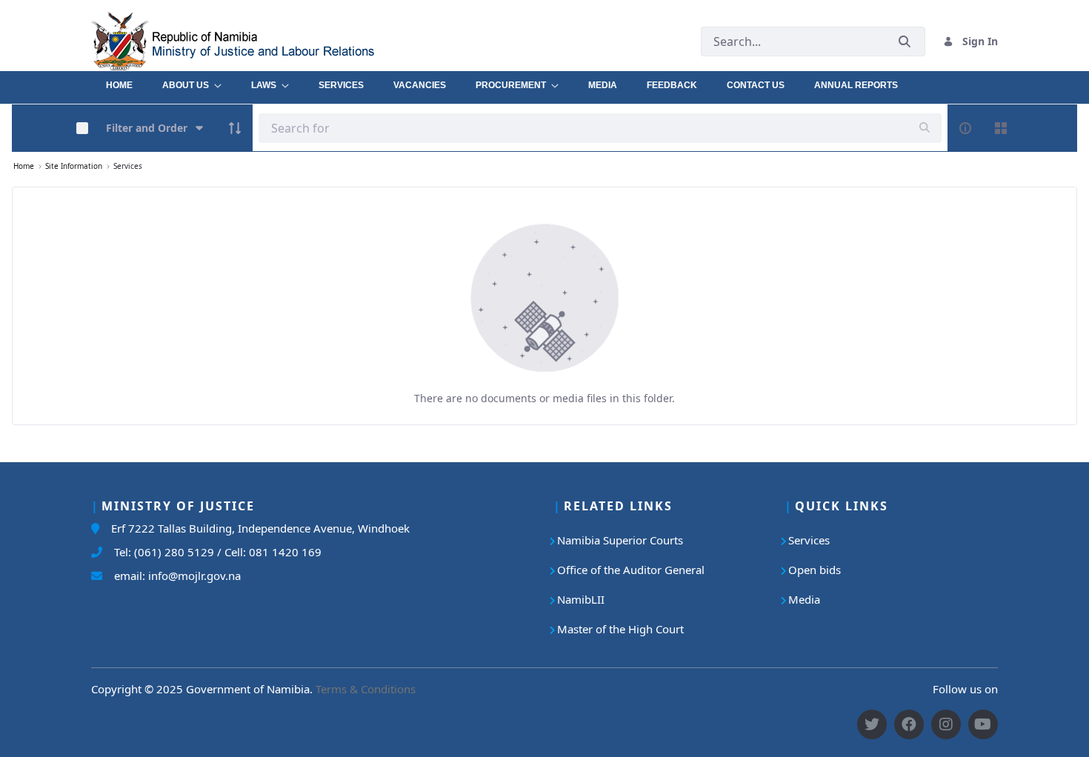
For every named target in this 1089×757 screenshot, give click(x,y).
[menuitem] (119, 81)
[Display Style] (1001, 128)
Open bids (814, 569)
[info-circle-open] (965, 128)
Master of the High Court (620, 628)
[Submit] (904, 41)
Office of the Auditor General (631, 569)
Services (809, 540)
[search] (924, 128)
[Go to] (266, 41)
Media (804, 599)
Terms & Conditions (366, 688)
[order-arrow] (235, 128)
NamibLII (581, 599)
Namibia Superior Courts (620, 540)
